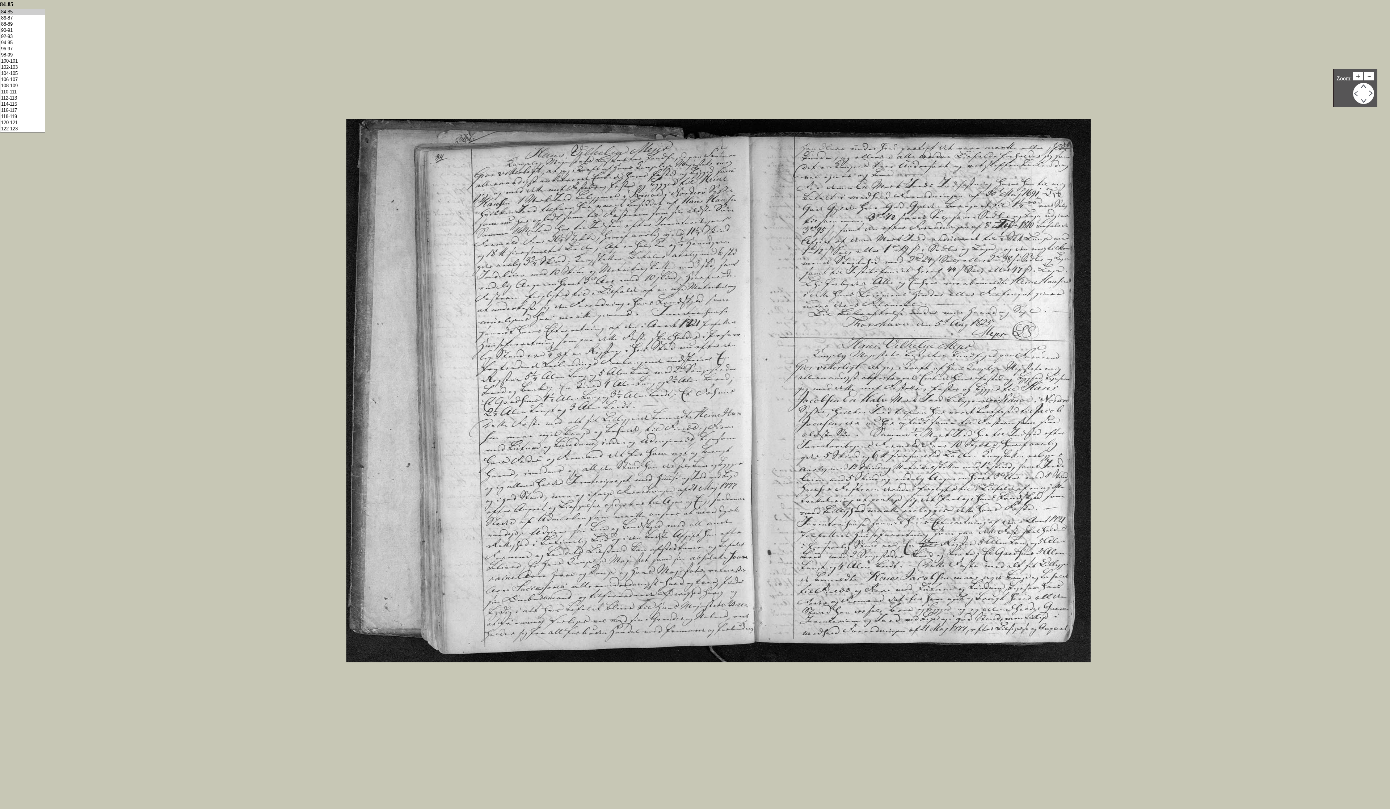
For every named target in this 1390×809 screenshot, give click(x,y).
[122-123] (22, 129)
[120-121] (22, 123)
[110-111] (22, 92)
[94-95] (22, 43)
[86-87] (22, 18)
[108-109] (22, 86)
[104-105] (22, 74)
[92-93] (22, 37)
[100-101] (22, 61)
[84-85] (22, 12)
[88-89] (22, 24)
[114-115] (22, 104)
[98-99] (22, 55)
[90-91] (22, 31)
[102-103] (22, 67)
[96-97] (22, 49)
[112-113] (22, 98)
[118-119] (22, 117)
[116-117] (22, 111)
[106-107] (22, 80)
